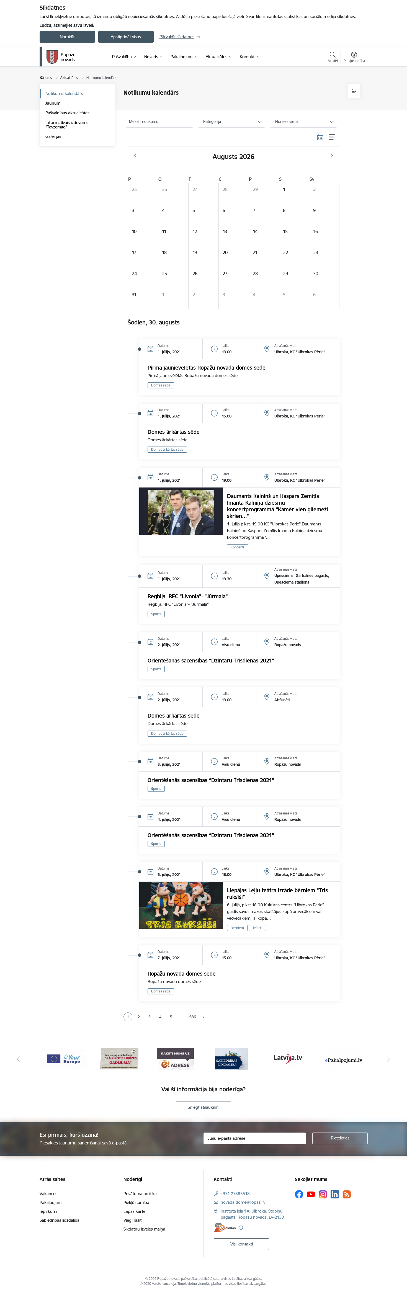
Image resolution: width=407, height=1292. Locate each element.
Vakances (48, 1193)
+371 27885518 (235, 1193)
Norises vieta (286, 121)
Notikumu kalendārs (64, 93)
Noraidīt (67, 36)
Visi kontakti (241, 1244)
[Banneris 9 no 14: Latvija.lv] (287, 1058)
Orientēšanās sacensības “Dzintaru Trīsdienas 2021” (211, 660)
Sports (156, 614)
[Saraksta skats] (332, 137)
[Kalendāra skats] (320, 137)
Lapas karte (134, 1211)
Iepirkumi (48, 1211)
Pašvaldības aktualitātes (67, 112)
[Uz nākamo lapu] (203, 1017)
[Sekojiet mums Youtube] (311, 1194)
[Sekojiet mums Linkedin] (335, 1194)
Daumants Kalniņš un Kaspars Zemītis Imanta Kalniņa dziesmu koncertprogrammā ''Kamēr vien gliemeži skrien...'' (277, 506)
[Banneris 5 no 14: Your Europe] (63, 1058)
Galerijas (53, 136)
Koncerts (237, 547)
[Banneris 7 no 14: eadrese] (175, 1058)
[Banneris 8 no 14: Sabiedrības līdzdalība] (231, 1058)
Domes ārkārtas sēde (174, 432)
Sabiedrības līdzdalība (59, 1220)
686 (192, 1016)
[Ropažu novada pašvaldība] (61, 57)
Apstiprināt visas (126, 36)
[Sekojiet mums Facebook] (299, 1194)
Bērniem (237, 928)
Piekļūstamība (136, 1202)
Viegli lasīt (132, 1220)
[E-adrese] (225, 1227)
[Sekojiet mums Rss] (346, 1194)
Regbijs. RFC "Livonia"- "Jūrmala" (188, 596)
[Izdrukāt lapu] (354, 91)
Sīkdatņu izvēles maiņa (144, 1229)
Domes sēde (161, 385)
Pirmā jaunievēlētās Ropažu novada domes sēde (207, 367)
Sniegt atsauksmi (203, 1107)
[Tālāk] (389, 1058)
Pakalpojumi (51, 1202)
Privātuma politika (140, 1193)
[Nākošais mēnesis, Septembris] (332, 156)
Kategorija (212, 121)
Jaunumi (53, 103)
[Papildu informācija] (241, 1228)
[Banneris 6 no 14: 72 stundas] (119, 1058)
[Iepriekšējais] (18, 1058)
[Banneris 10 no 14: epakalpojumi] (343, 1058)
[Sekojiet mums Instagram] (323, 1194)
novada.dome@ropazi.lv (243, 1202)
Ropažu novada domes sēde (182, 973)
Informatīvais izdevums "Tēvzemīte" (66, 125)
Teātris (257, 928)
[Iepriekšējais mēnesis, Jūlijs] (135, 156)
